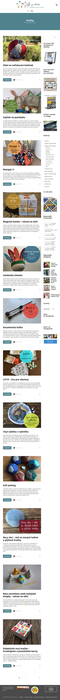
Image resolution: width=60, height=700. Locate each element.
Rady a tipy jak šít (49, 171)
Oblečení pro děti (50, 154)
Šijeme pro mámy (49, 179)
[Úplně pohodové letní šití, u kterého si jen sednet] (46, 336)
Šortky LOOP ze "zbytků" (53, 287)
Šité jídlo (48, 164)
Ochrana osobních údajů (51, 697)
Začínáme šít (48, 184)
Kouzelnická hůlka (13, 327)
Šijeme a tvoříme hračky (50, 174)
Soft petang (9, 485)
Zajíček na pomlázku (14, 117)
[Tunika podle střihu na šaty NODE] (47, 272)
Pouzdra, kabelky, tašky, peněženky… (50, 158)
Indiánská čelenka (12, 275)
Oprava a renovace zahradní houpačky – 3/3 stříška (50, 243)
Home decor (49, 149)
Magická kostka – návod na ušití (20, 221)
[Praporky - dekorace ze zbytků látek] (47, 280)
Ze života (47, 186)
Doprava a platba (29, 697)
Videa (47, 166)
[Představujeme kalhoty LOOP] (47, 295)
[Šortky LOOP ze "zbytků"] (47, 288)
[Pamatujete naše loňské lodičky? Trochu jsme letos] (50, 336)
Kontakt (21, 697)
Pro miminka (49, 161)
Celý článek (7, 80)
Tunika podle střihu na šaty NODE (54, 272)
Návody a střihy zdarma (50, 146)
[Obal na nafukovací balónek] (47, 265)
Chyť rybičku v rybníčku (15, 431)
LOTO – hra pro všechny (16, 379)
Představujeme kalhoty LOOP (55, 295)
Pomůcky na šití (48, 169)
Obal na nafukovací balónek (18, 65)
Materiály (48, 152)
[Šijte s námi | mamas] (30, 4)
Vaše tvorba (47, 181)
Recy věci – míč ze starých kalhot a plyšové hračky (20, 539)
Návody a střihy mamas (50, 143)
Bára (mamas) (18, 79)
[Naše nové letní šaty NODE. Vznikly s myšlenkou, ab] (55, 336)
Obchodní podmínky (39, 697)
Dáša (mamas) (18, 184)
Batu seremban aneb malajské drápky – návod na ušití (19, 595)
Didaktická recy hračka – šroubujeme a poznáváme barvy (20, 650)
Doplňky (48, 147)
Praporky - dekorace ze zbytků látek (54, 280)
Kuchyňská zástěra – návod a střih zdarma (50, 225)
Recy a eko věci (49, 163)
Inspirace (47, 141)
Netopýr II (8, 169)
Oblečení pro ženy (50, 156)
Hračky (47, 151)
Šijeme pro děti (48, 176)
